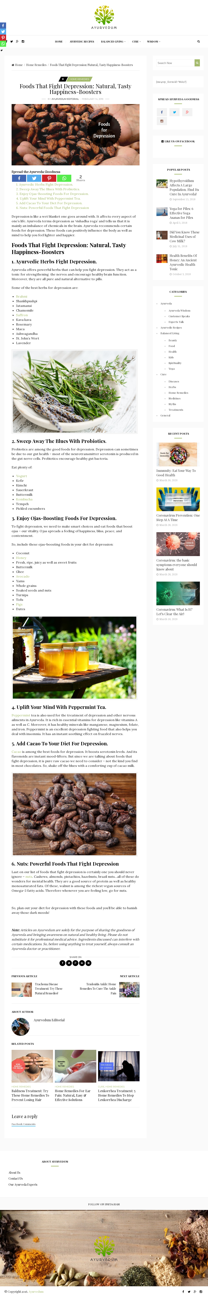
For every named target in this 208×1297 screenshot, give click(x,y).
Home (59, 41)
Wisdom (152, 41)
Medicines (175, 398)
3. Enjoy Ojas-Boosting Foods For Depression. (52, 194)
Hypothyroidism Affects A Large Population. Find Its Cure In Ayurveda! (184, 187)
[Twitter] (34, 178)
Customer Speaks (179, 316)
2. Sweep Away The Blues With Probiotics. (48, 189)
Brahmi (21, 296)
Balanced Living (112, 41)
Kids (171, 357)
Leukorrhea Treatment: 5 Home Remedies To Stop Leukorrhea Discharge (116, 1095)
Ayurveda (166, 303)
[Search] (198, 41)
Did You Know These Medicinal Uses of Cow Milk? (184, 236)
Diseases (174, 381)
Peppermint (21, 715)
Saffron (22, 315)
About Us (14, 1173)
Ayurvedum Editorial (65, 99)
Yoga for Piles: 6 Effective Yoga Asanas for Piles (181, 213)
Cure (135, 41)
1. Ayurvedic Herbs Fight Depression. (44, 184)
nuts (28, 877)
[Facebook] (19, 178)
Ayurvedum (36, 1292)
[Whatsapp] (64, 178)
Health (173, 351)
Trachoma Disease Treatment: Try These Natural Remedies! (49, 988)
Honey (21, 558)
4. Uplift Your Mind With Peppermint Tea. (48, 198)
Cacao (16, 752)
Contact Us (16, 1178)
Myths (172, 404)
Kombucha (24, 499)
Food (172, 346)
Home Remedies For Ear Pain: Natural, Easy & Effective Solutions (73, 1095)
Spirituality (175, 363)
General (165, 415)
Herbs (172, 387)
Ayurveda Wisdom (179, 310)
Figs (19, 604)
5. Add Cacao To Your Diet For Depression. (49, 203)
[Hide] (1, 50)
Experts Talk (176, 321)
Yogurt (21, 476)
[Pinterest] (49, 178)
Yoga (172, 368)
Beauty (173, 340)
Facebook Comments (24, 1124)
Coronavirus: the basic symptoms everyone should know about (176, 564)
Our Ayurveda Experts (23, 1184)
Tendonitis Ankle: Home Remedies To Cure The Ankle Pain (98, 988)
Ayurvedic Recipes (82, 41)
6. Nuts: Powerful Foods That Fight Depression (52, 208)
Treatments (176, 409)
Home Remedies (36, 65)
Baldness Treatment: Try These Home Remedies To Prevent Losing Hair (30, 1095)
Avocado (22, 576)
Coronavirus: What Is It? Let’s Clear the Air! (174, 611)
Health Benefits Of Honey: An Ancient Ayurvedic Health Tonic (183, 262)
